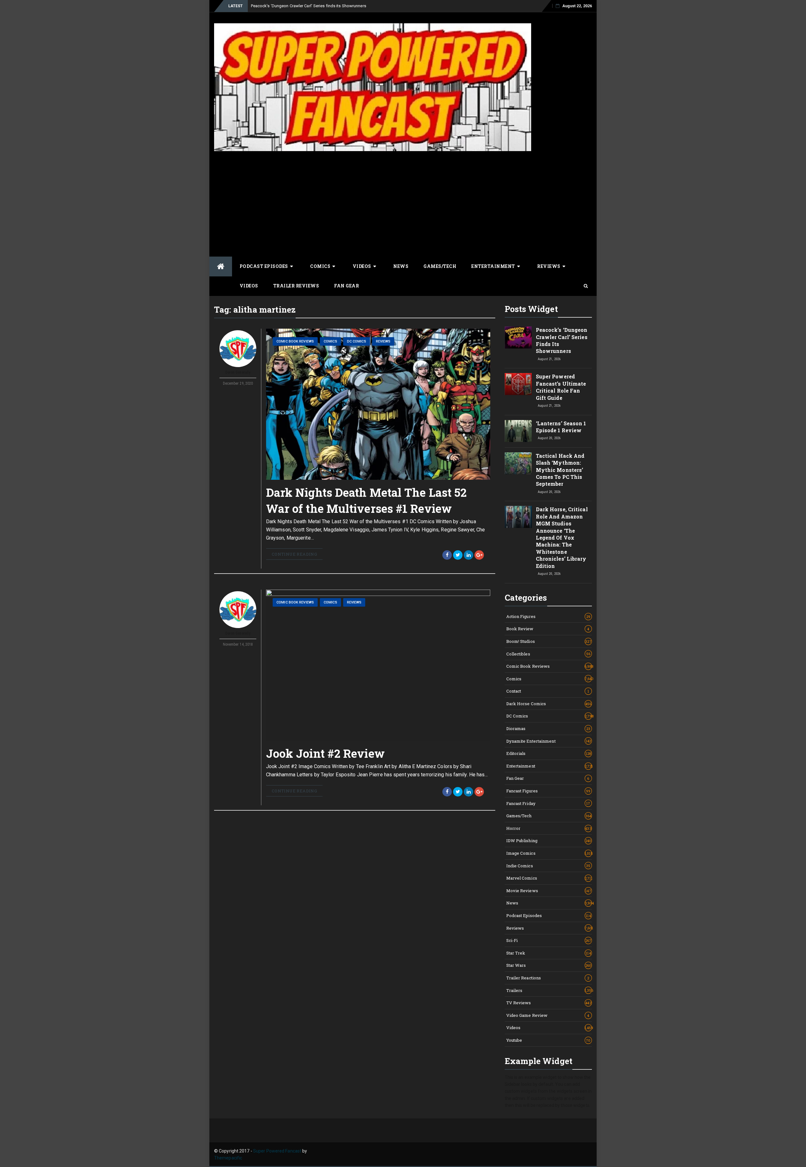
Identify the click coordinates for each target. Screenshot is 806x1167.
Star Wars (549, 965)
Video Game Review (547, 1015)
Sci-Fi (549, 940)
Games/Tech (439, 266)
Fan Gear (346, 286)
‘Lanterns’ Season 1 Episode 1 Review (561, 426)
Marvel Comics (549, 878)
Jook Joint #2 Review (325, 753)
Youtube (548, 1040)
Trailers (549, 990)
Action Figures (548, 616)
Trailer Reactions (547, 978)
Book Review (547, 629)
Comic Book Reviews (295, 341)
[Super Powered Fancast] (220, 266)
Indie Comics (548, 866)
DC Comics (356, 341)
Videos (362, 266)
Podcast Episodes (264, 266)
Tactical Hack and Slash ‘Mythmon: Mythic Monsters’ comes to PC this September (560, 469)
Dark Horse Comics (549, 703)
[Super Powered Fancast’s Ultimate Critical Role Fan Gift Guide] (518, 384)
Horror (549, 828)
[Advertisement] (403, 203)
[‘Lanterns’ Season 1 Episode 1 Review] (518, 431)
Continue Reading (294, 554)
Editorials (548, 753)
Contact (547, 691)
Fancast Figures (548, 791)
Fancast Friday (548, 803)
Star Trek (548, 953)
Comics (320, 266)
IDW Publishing (549, 840)
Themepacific (228, 1157)
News (400, 266)
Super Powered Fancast (277, 1150)
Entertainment (493, 266)
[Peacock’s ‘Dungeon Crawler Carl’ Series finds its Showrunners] (518, 337)
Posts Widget (531, 308)
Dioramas (548, 728)
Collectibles (548, 654)
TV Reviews (548, 1003)
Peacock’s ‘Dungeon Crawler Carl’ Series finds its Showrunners (308, 5)
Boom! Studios (549, 641)
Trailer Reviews (296, 286)
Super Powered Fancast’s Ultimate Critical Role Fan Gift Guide (561, 387)
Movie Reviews (548, 890)
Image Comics (549, 853)
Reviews (548, 266)
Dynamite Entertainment (548, 741)
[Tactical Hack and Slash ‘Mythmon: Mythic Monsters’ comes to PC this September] (518, 463)
